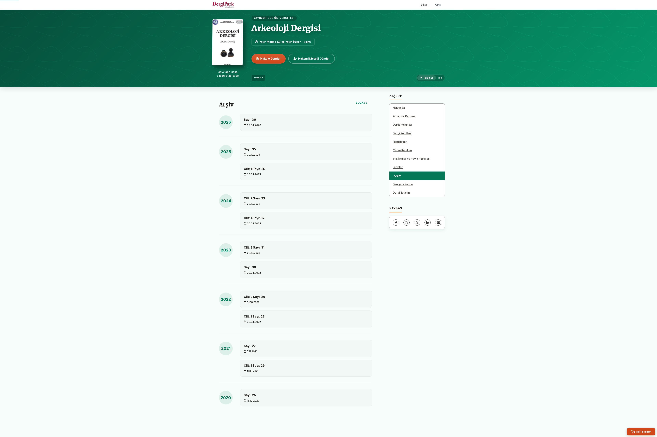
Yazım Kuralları (402, 150)
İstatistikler (400, 141)
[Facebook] (396, 222)
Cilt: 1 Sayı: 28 (254, 316)
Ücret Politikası (402, 124)
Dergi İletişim (401, 192)
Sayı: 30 (250, 267)
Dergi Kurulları (402, 133)
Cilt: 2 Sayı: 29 (254, 297)
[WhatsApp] (406, 222)
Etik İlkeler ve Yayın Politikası (411, 158)
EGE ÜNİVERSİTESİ (281, 18)
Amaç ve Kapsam (404, 116)
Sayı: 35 (250, 149)
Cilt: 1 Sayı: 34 (254, 169)
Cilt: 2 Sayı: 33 (254, 198)
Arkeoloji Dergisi (286, 28)
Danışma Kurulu (403, 184)
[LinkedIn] (427, 222)
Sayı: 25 (250, 395)
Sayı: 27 (250, 346)
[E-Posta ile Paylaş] (438, 222)
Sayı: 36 (250, 119)
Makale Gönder (270, 58)
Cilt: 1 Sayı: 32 (254, 218)
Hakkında (399, 107)
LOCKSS (361, 102)
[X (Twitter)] (417, 222)
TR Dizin (258, 77)
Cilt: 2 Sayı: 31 (254, 247)
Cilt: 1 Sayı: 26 (254, 365)
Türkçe (423, 4)
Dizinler (398, 167)
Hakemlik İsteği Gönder (314, 58)
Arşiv (397, 175)
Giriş (438, 4)
